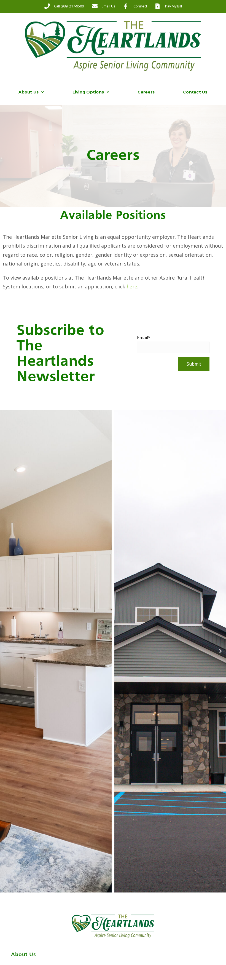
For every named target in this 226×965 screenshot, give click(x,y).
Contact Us (195, 92)
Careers (146, 92)
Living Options (88, 92)
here (132, 286)
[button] (5, 651)
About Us (28, 92)
